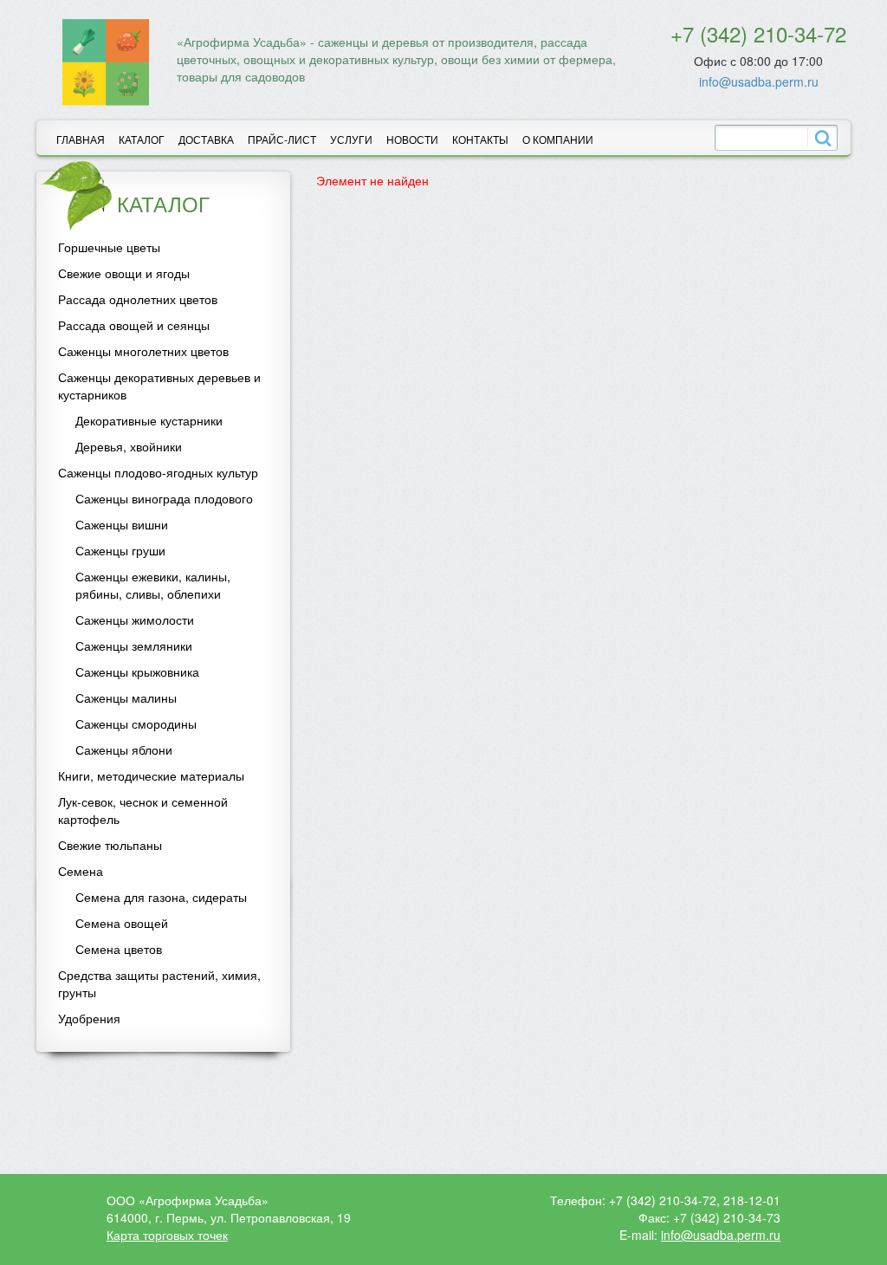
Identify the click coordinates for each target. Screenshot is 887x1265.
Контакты (480, 139)
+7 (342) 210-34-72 (758, 33)
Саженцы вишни (121, 524)
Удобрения (89, 1018)
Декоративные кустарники (149, 420)
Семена (80, 870)
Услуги (351, 139)
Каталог (142, 139)
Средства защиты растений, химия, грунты (159, 983)
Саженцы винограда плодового (164, 498)
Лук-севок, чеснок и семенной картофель (143, 810)
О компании (557, 139)
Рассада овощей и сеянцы (134, 325)
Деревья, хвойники (128, 446)
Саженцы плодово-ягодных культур (158, 472)
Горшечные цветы (109, 247)
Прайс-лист (282, 139)
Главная (80, 139)
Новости (412, 139)
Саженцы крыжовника (137, 671)
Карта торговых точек (167, 1234)
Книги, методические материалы (151, 775)
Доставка (206, 139)
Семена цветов (118, 948)
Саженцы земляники (133, 645)
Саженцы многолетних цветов (143, 351)
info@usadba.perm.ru (759, 81)
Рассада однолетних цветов (137, 299)
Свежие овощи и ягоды (124, 273)
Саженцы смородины (136, 723)
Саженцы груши (120, 550)
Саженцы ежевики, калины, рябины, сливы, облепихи (152, 585)
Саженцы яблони (123, 749)
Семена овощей (121, 922)
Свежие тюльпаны (110, 844)
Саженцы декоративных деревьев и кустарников (159, 385)
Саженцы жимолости (134, 619)
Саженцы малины (126, 697)
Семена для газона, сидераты (161, 896)
